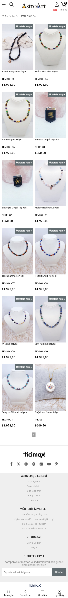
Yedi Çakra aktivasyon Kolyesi (48, 71)
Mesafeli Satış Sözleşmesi (34, 514)
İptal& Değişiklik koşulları (34, 524)
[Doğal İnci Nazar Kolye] (50, 387)
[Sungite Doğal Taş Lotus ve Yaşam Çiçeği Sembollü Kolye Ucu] (50, 115)
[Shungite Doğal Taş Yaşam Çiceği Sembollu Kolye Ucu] (17, 183)
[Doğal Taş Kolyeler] (16, 16)
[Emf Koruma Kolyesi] (50, 319)
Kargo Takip (34, 496)
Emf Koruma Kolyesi (45, 344)
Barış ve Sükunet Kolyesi (14, 412)
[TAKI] (9, 16)
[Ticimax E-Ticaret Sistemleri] (34, 586)
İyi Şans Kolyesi (10, 344)
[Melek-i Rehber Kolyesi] (50, 183)
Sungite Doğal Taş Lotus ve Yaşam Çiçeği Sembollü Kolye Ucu (48, 139)
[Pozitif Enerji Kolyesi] (50, 251)
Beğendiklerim (34, 486)
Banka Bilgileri (34, 543)
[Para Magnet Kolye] (17, 115)
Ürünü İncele (23, 55)
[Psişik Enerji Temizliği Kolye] (17, 47)
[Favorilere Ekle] (17, 55)
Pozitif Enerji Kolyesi (45, 276)
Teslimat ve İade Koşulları (34, 529)
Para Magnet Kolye (12, 139)
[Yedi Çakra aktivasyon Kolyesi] (50, 47)
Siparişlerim (34, 481)
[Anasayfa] (5, 16)
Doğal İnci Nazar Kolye (46, 412)
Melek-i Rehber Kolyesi (47, 207)
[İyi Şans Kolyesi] (17, 319)
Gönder (59, 572)
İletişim (34, 547)
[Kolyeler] (12, 16)
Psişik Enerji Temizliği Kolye (15, 71)
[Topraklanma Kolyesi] (17, 251)
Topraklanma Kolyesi (13, 276)
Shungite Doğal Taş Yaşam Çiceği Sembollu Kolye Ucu (15, 207)
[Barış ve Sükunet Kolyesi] (17, 387)
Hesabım (34, 500)
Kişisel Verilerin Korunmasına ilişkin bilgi (34, 519)
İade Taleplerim (34, 491)
